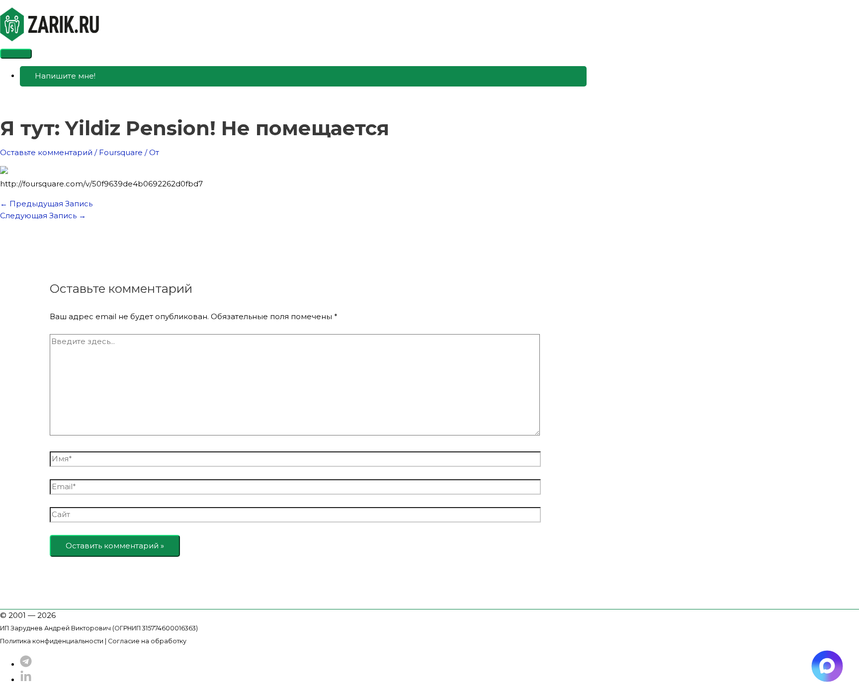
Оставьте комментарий (46, 152)
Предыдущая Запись (46, 203)
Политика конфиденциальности (51, 641)
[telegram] (26, 664)
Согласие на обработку (147, 641)
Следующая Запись (43, 215)
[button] (303, 76)
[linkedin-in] (26, 680)
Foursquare (121, 152)
